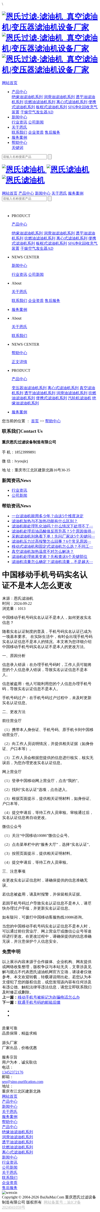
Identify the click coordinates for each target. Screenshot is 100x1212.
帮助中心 (19, 142)
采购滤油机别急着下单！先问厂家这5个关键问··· (53, 536)
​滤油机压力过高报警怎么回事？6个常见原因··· (51, 541)
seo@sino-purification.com (22, 1082)
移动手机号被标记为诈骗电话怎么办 (49, 997)
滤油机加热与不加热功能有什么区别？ (45, 521)
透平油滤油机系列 (39, 393)
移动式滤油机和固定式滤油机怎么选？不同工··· (52, 546)
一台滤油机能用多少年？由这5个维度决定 (47, 516)
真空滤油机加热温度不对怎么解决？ (43, 551)
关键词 (17, 148)
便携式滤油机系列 (51, 398)
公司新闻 (36, 122)
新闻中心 (19, 117)
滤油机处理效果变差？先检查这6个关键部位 (49, 557)
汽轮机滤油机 (79, 398)
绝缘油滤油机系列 (27, 97)
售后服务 (52, 132)
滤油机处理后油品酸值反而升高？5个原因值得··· (53, 531)
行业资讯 (19, 122)
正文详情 (19, 362)
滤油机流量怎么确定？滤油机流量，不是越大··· (52, 562)
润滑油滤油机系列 (59, 97)
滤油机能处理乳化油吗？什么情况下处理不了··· (52, 526)
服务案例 (19, 137)
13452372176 (12, 1072)
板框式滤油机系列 (51, 107)
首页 (35, 421)
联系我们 (19, 132)
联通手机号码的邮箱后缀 (39, 1002)
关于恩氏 (19, 127)
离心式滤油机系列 (71, 102)
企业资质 (36, 132)
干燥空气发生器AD (36, 112)
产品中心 (19, 92)
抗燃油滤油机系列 (39, 102)
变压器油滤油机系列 (29, 388)
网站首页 (9, 83)
